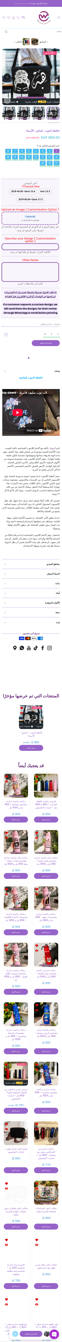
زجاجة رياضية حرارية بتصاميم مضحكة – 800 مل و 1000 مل (16, 804)
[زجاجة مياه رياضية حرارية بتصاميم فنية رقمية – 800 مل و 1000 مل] (46, 842)
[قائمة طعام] (58, 17)
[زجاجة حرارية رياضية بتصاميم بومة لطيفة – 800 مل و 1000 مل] (46, 954)
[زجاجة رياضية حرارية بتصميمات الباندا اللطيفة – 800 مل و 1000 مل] (16, 898)
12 (36, 157)
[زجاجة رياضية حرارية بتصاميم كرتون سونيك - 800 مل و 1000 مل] (46, 1014)
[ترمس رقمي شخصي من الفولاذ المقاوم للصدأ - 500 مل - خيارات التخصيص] (16, 1073)
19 (43, 163)
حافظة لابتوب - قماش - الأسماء (31, 734)
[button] (23, 17)
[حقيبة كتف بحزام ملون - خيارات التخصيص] (16, 1133)
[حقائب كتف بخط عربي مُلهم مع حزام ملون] (46, 1249)
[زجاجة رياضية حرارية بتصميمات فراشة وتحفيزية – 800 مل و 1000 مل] (16, 1014)
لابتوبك (52, 448)
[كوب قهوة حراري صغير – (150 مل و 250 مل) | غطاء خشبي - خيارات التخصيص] (46, 1308)
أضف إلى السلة (31, 1334)
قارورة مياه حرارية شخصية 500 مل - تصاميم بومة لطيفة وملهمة (16, 1269)
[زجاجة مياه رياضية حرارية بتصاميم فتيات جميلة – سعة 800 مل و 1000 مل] (16, 842)
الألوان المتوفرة (52, 602)
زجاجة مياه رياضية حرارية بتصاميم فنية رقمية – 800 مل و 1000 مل (46, 860)
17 (56, 163)
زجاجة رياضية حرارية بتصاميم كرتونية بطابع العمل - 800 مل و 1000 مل (16, 975)
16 (8, 157)
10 (50, 157)
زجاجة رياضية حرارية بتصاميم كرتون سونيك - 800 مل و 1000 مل (46, 1032)
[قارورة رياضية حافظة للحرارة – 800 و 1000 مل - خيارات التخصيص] (46, 785)
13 (29, 157)
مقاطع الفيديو (53, 564)
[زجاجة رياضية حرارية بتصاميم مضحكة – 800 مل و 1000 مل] (16, 785)
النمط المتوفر (53, 573)
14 (22, 157)
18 (50, 163)
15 (15, 157)
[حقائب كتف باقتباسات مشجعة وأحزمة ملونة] (46, 1192)
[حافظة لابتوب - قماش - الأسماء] (31, 717)
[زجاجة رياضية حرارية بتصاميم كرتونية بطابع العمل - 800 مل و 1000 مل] (16, 954)
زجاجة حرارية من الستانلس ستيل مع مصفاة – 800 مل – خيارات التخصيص (46, 1153)
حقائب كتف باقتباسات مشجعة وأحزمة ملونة (46, 1210)
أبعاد (58, 593)
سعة (58, 612)
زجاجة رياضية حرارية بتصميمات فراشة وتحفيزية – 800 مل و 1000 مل (16, 1034)
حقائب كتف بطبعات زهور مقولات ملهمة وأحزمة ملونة (16, 1211)
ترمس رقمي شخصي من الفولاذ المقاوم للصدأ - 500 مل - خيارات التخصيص (16, 1094)
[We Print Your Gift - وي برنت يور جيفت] (44, 17)
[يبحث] (7, 32)
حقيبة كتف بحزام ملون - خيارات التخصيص (16, 1150)
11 (42, 157)
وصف (57, 370)
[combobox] (32, 31)
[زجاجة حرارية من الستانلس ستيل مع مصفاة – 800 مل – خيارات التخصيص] (46, 1133)
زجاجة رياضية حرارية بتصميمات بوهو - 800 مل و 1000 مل (46, 917)
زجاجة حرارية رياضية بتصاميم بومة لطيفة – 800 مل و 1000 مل (46, 973)
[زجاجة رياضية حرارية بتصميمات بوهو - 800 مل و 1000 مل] (46, 898)
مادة (58, 583)
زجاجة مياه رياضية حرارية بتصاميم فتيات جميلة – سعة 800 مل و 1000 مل (16, 860)
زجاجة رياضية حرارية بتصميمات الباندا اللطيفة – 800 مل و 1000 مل (16, 917)
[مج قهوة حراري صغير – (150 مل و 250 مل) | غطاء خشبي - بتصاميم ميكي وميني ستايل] (16, 1308)
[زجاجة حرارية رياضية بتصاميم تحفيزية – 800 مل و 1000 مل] (46, 1073)
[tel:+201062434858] (18, 17)
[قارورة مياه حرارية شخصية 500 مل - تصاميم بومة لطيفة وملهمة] (16, 1249)
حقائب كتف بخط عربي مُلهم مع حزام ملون (46, 1266)
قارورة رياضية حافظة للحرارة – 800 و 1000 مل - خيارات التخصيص (46, 804)
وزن (58, 622)
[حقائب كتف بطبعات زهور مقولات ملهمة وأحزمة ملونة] (16, 1192)
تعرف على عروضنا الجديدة (22, 3)
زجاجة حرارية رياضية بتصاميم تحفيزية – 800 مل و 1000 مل (46, 1092)
